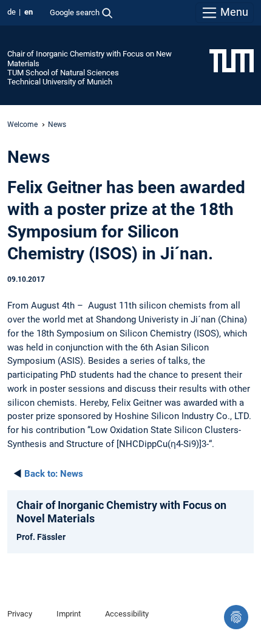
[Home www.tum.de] (231, 60)
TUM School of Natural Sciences (63, 72)
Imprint (68, 613)
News (53, 473)
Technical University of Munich (59, 81)
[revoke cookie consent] (236, 617)
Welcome (22, 124)
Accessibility (127, 613)
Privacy (19, 613)
